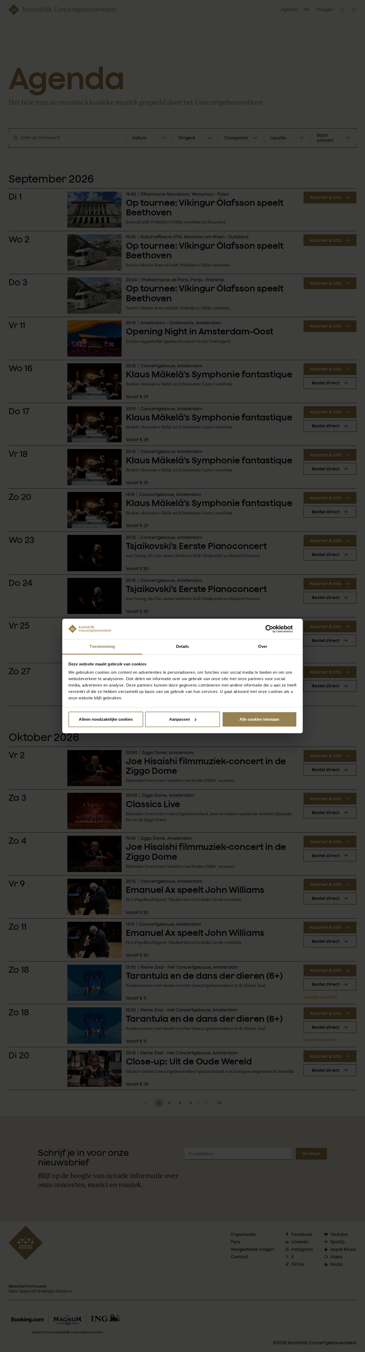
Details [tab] (182, 646)
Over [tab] (262, 646)
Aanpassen (179, 719)
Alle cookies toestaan (259, 719)
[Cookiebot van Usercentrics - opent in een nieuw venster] (273, 629)
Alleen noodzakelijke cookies (106, 719)
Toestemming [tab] (102, 646)
